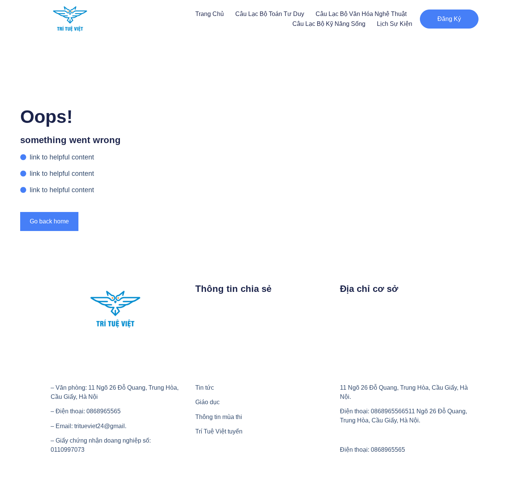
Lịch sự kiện (394, 24)
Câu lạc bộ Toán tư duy (269, 14)
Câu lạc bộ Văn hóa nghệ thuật (361, 14)
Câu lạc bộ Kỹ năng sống (328, 24)
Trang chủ (209, 14)
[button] (449, 19)
